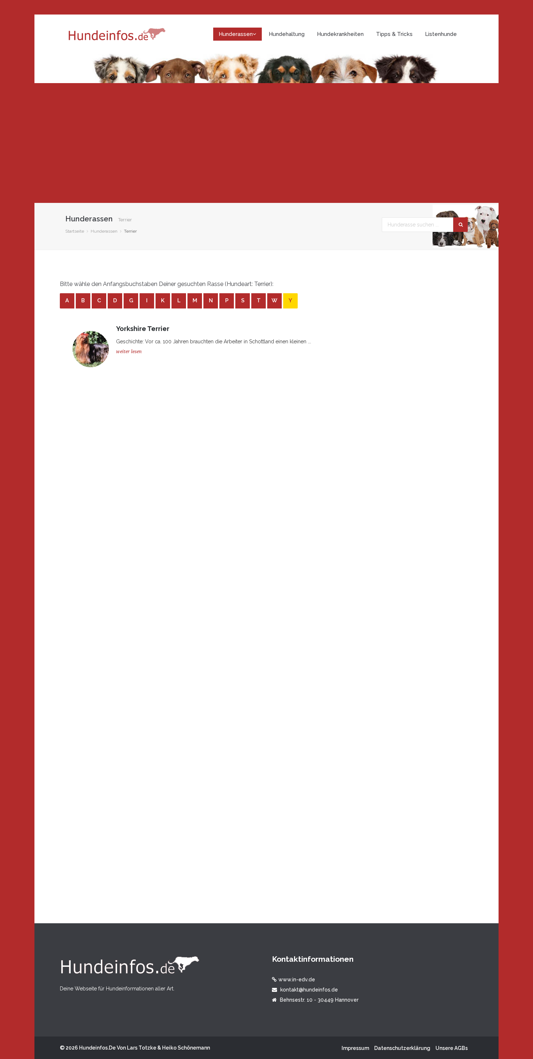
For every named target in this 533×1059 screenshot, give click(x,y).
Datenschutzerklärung (402, 1048)
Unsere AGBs (451, 1048)
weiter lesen (129, 351)
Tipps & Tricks (394, 34)
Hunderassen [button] (236, 34)
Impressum (355, 1048)
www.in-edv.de (296, 979)
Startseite (74, 231)
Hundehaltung (287, 34)
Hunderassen (104, 231)
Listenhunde (441, 34)
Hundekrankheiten (340, 34)
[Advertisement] (266, 143)
